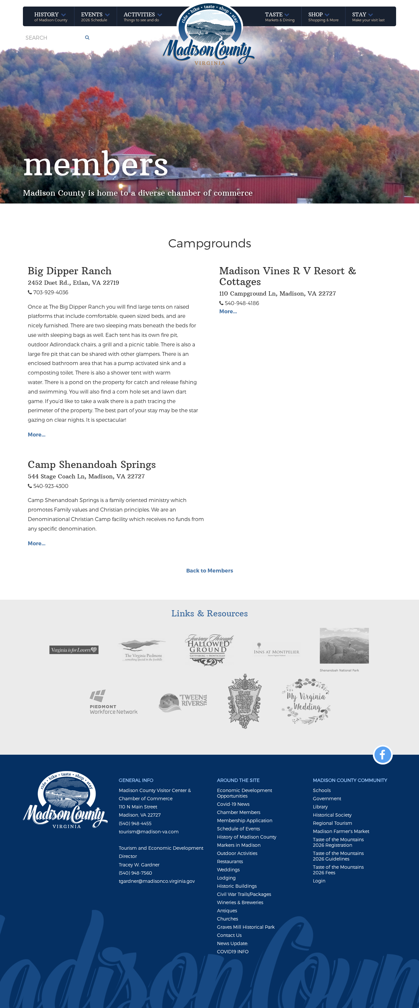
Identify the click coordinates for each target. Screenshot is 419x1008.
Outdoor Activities (237, 853)
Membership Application (244, 820)
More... (37, 434)
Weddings (228, 869)
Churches (227, 918)
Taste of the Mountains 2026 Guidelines (338, 856)
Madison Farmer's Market (341, 831)
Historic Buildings (237, 886)
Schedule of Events (238, 828)
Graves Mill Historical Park (246, 927)
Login (319, 880)
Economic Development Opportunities (244, 793)
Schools (322, 790)
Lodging (226, 878)
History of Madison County (246, 837)
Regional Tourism (332, 823)
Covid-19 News (233, 804)
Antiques (227, 910)
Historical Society (332, 815)
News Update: (232, 943)
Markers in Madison (239, 845)
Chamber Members (238, 812)
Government (327, 798)
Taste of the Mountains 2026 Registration (338, 842)
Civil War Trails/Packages (244, 894)
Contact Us (229, 935)
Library (320, 806)
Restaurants (230, 861)
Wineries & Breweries (240, 902)
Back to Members (209, 570)
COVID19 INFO (232, 951)
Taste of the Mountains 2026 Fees (338, 869)
